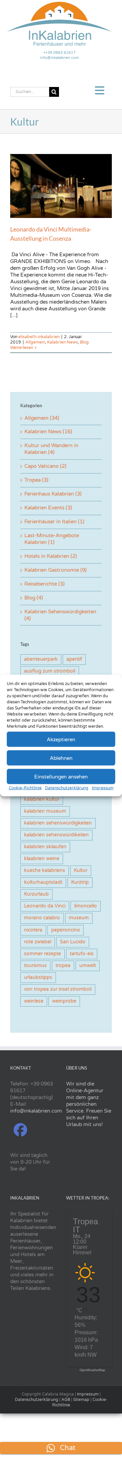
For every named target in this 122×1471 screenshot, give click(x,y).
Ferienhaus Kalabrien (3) (53, 494)
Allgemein (35, 342)
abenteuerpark (41, 659)
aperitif (74, 659)
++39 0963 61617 (59, 52)
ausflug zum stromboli (49, 671)
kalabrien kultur (41, 799)
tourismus (35, 965)
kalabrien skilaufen (45, 847)
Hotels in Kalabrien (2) (50, 556)
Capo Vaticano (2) (45, 466)
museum (79, 918)
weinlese (33, 1001)
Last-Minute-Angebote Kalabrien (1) (51, 538)
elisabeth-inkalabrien (39, 336)
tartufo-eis (82, 954)
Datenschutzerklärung (66, 788)
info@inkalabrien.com (59, 58)
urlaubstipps (38, 977)
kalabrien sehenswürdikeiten (56, 835)
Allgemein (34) (41, 418)
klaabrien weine (41, 858)
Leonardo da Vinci (44, 906)
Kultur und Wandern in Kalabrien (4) (51, 448)
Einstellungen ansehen (61, 776)
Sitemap (81, 1399)
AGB (65, 1399)
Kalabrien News (62, 342)
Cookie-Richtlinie (25, 788)
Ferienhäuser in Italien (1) (54, 522)
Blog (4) (33, 598)
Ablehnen (61, 758)
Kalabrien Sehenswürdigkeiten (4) (60, 615)
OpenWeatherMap (92, 1370)
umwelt (87, 965)
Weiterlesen (21, 347)
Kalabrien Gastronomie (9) (55, 570)
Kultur (80, 870)
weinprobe (64, 1001)
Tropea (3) (36, 480)
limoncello (85, 906)
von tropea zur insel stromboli (58, 989)
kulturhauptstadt (43, 882)
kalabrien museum (45, 811)
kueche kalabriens (44, 870)
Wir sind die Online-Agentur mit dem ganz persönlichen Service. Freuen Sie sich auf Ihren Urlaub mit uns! (88, 1104)
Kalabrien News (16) (48, 432)
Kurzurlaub (36, 894)
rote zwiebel (37, 942)
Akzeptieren (61, 739)
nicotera (33, 930)
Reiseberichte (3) (44, 584)
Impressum (103, 788)
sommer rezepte (42, 954)
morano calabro (42, 918)
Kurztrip (80, 882)
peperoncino (65, 930)
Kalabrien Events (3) (48, 508)
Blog (84, 342)
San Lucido (72, 942)
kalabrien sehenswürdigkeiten (58, 823)
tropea (63, 965)
